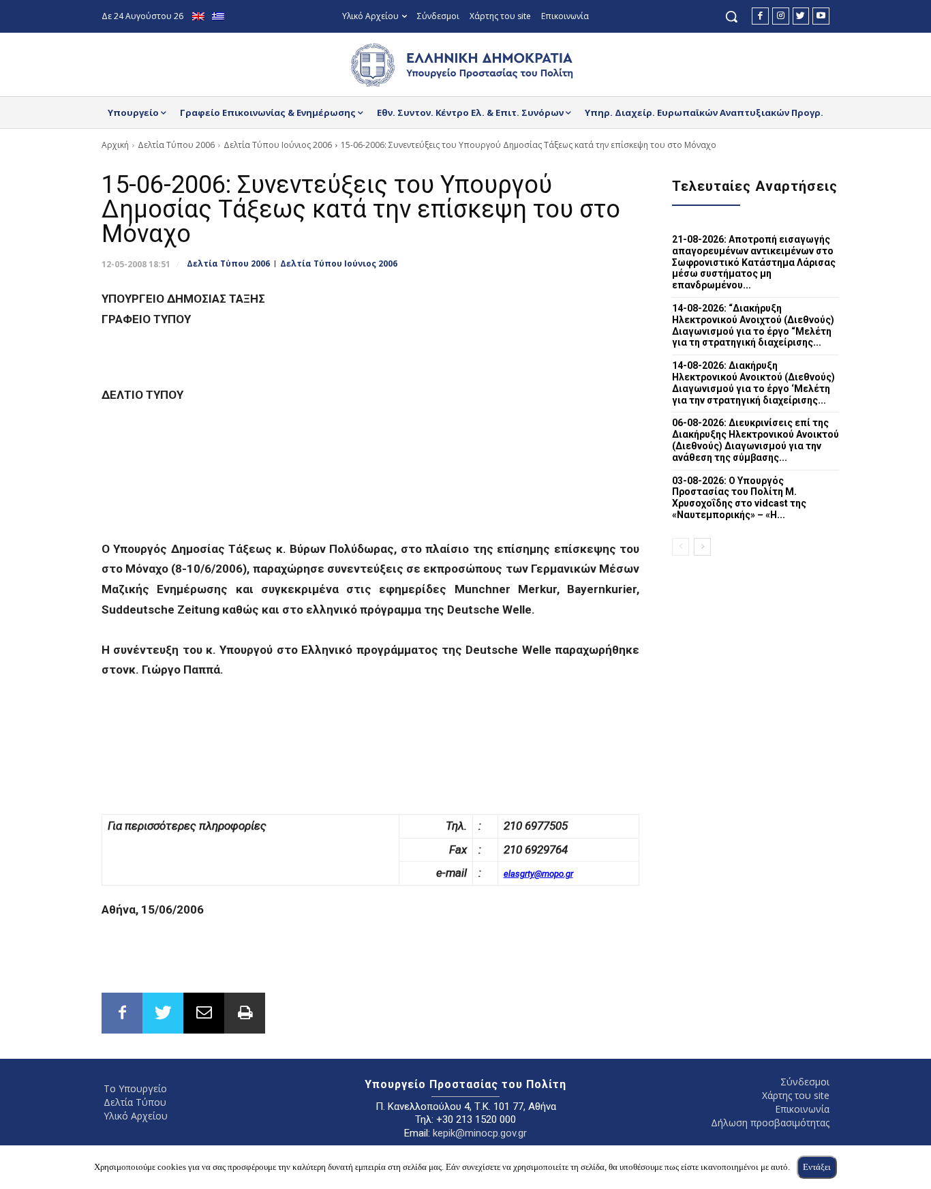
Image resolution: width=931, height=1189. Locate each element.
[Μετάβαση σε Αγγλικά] (200, 17)
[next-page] (702, 547)
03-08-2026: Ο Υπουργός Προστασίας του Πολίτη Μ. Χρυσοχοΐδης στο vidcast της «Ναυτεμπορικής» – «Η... (739, 497)
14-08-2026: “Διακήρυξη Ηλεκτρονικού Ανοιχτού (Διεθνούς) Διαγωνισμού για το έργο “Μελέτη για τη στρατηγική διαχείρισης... (753, 325)
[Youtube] (820, 16)
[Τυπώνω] (244, 1013)
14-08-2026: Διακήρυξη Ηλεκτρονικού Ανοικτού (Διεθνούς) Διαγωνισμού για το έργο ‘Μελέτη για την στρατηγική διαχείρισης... (753, 382)
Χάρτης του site (795, 1095)
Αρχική (115, 145)
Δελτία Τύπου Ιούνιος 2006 (278, 145)
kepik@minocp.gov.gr (480, 1133)
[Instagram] (780, 16)
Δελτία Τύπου (135, 1102)
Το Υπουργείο (135, 1088)
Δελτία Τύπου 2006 (176, 145)
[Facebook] (760, 16)
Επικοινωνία (802, 1108)
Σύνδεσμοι (804, 1081)
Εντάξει (817, 1167)
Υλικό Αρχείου (136, 1115)
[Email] (203, 1013)
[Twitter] (801, 16)
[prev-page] (680, 547)
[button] (731, 16)
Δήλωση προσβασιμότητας (770, 1122)
